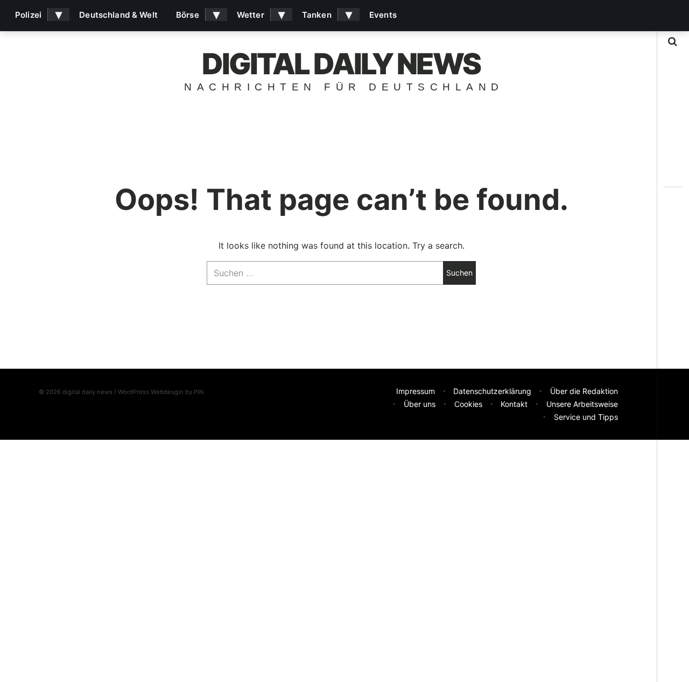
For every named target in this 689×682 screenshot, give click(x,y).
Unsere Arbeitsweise (582, 404)
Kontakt (514, 404)
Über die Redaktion (584, 391)
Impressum (415, 391)
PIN (198, 392)
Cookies (468, 404)
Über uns (419, 404)
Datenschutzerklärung (492, 391)
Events (383, 15)
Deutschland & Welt (118, 15)
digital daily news (341, 63)
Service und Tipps (586, 416)
